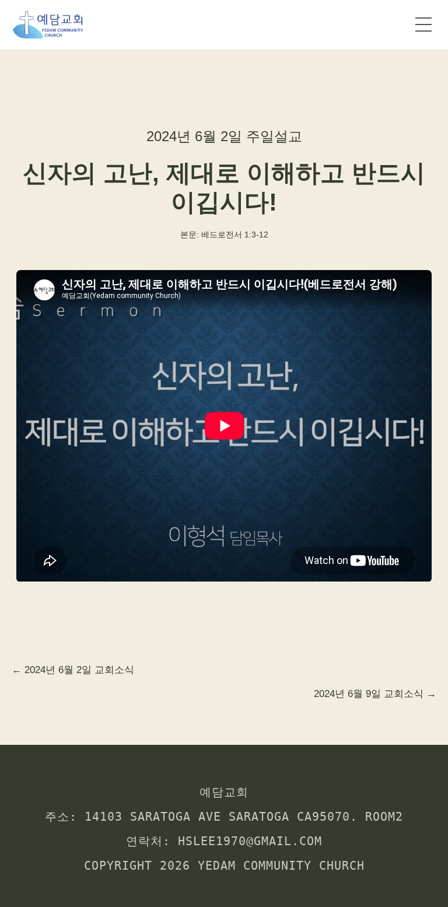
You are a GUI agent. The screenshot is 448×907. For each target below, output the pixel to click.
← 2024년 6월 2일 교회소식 (73, 669)
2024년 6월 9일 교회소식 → (375, 693)
